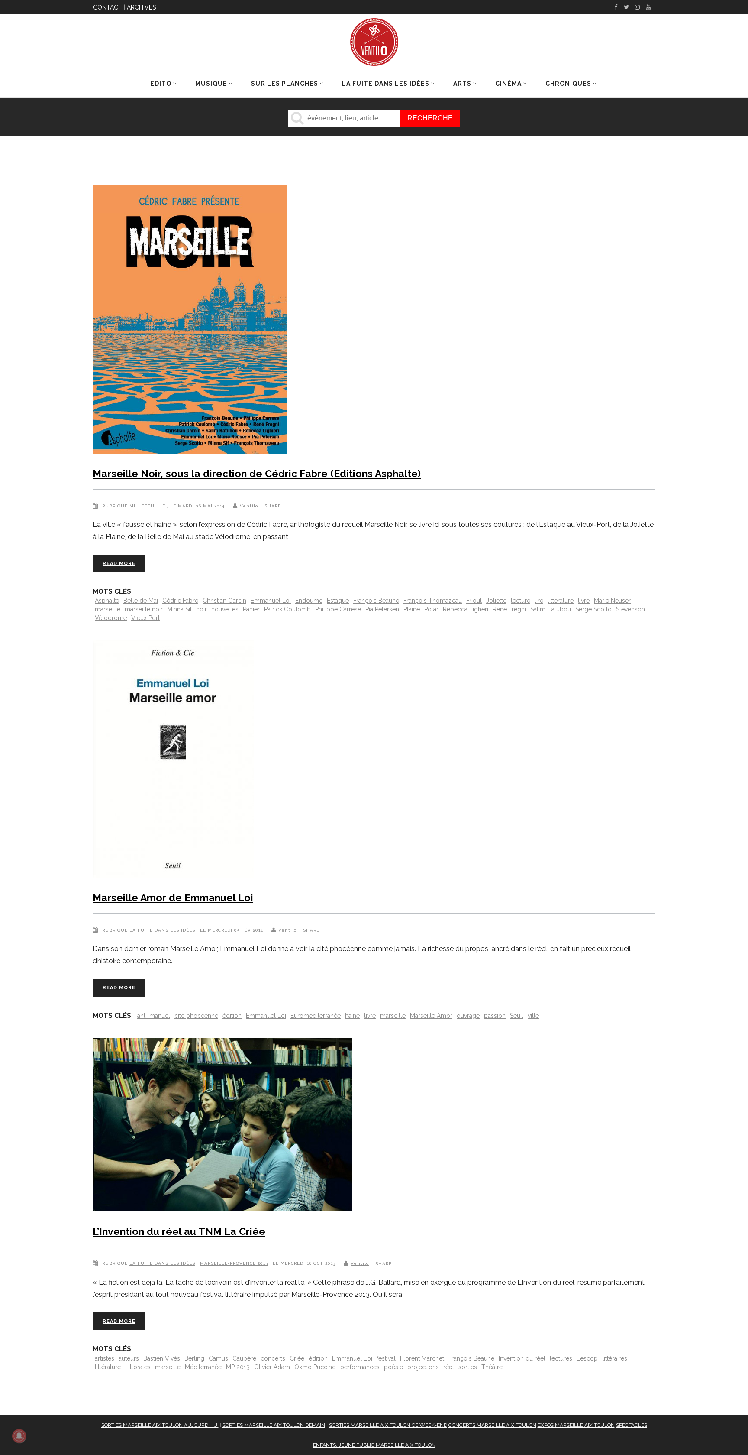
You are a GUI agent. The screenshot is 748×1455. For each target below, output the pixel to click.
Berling (194, 1358)
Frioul (474, 600)
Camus (218, 1358)
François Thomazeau (432, 600)
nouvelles (225, 609)
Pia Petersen (382, 609)
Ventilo (249, 505)
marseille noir (144, 609)
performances (360, 1367)
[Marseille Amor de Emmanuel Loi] (173, 760)
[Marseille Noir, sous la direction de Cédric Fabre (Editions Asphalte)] (190, 321)
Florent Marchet (422, 1358)
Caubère (244, 1358)
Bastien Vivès (161, 1358)
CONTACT (107, 7)
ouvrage (468, 1015)
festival (386, 1358)
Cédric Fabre (180, 600)
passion (495, 1015)
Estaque (338, 600)
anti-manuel (153, 1015)
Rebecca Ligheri (465, 609)
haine (352, 1015)
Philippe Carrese (338, 609)
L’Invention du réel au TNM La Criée (179, 1231)
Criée (297, 1358)
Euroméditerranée (315, 1015)
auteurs (129, 1358)
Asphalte (107, 600)
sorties (467, 1367)
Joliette (496, 600)
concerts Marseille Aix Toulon (492, 1425)
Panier (251, 609)
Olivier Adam (272, 1367)
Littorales (138, 1367)
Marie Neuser (612, 600)
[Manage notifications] (19, 1436)
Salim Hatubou (550, 609)
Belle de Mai (140, 600)
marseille (107, 609)
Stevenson (630, 609)
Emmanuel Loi (271, 600)
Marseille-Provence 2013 (234, 1263)
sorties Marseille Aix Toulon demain (273, 1425)
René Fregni (509, 609)
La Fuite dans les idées (162, 930)
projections (423, 1367)
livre (584, 600)
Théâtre (492, 1367)
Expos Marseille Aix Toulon (576, 1425)
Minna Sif (179, 609)
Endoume (308, 600)
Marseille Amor (431, 1015)
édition (232, 1015)
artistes (104, 1358)
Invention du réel (522, 1358)
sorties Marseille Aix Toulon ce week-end (388, 1425)
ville (533, 1015)
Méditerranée (203, 1367)
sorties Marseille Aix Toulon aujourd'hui (160, 1425)
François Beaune (376, 600)
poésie (393, 1367)
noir (201, 609)
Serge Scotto (593, 609)
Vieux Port (145, 617)
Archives (141, 7)
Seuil (516, 1015)
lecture (520, 600)
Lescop (587, 1358)
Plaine (411, 609)
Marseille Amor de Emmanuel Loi (173, 897)
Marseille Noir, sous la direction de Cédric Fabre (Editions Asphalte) (257, 473)
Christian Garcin (224, 600)
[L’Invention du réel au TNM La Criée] (222, 1126)
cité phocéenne (196, 1015)
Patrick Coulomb (287, 609)
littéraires (614, 1358)
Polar (431, 609)
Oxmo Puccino (315, 1367)
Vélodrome (111, 617)
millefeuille (147, 505)
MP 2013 (238, 1367)
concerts (273, 1358)
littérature (561, 600)
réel (448, 1367)
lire (539, 600)
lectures (561, 1358)
